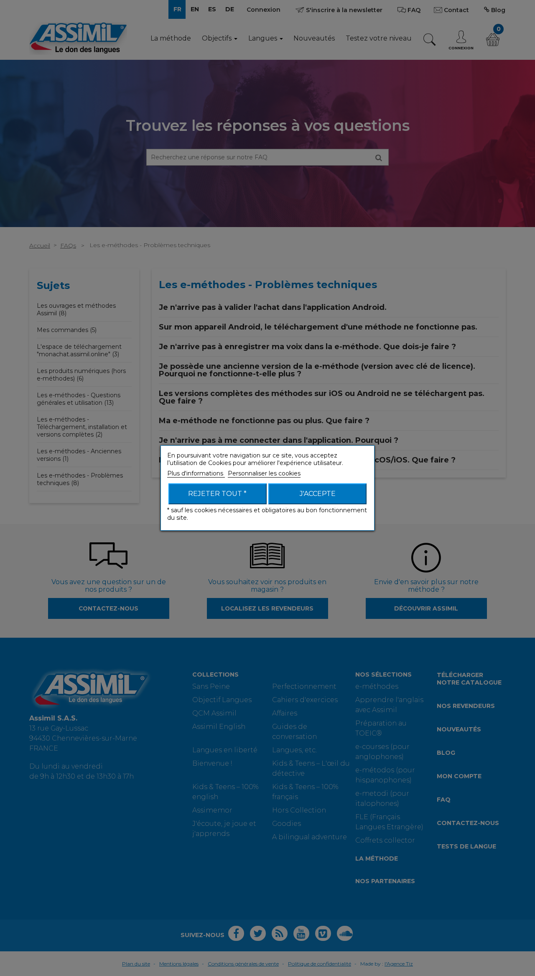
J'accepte (318, 494)
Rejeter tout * (217, 494)
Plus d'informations (196, 473)
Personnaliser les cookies (264, 473)
